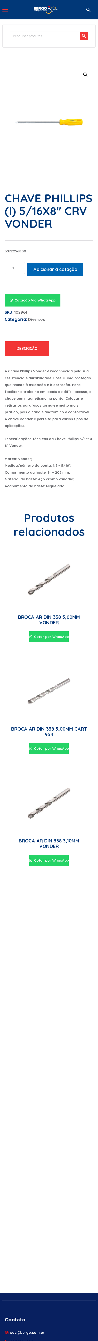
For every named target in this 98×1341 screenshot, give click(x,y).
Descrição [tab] (27, 348)
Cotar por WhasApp (51, 636)
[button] (88, 9)
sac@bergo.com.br (27, 1332)
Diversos (36, 319)
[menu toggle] (5, 9)
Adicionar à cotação (55, 269)
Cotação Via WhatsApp (35, 300)
